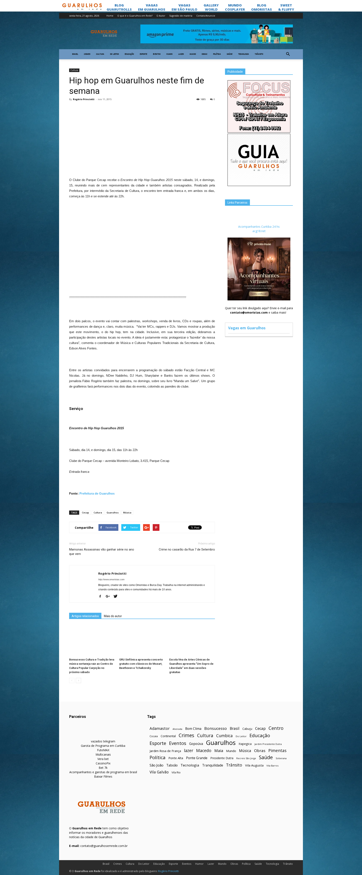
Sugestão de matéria (180, 15)
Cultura (100, 54)
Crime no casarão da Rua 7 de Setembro (187, 549)
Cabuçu (247, 729)
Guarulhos (113, 512)
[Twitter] (117, 596)
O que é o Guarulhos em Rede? (135, 15)
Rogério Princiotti (83, 99)
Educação (129, 54)
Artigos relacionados (85, 616)
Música (127, 512)
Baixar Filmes (103, 776)
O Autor (160, 15)
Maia (218, 750)
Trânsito (259, 54)
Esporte (143, 54)
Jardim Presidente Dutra (268, 744)
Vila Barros (272, 765)
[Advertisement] (142, 135)
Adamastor (160, 728)
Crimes (87, 54)
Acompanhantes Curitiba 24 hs (259, 227)
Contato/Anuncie (205, 15)
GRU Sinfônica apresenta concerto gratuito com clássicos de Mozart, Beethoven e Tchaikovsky (141, 663)
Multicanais (103, 754)
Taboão (172, 765)
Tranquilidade (212, 765)
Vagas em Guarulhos (246, 327)
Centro (276, 728)
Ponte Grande (196, 758)
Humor (169, 54)
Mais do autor (113, 616)
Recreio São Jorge (246, 758)
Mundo (193, 54)
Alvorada (177, 728)
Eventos (156, 54)
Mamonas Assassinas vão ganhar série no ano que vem (101, 552)
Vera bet (103, 759)
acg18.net (259, 231)
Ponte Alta (175, 758)
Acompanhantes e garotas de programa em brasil (103, 772)
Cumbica (224, 736)
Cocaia (154, 736)
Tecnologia (243, 54)
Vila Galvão (159, 772)
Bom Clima (193, 728)
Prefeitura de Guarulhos (97, 493)
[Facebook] (101, 596)
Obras (204, 54)
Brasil (75, 54)
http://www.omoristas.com (111, 579)
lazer (188, 750)
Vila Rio (176, 772)
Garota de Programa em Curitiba (103, 746)
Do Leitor (114, 54)
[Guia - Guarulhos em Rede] (259, 185)
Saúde (229, 54)
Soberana (281, 758)
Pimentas (277, 750)
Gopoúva (196, 744)
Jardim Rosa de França (165, 751)
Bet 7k (103, 768)
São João (156, 765)
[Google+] (109, 596)
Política (217, 54)
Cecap (85, 512)
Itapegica (245, 744)
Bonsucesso (215, 728)
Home (109, 15)
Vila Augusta (254, 765)
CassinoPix (103, 763)
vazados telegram (103, 741)
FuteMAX (103, 750)
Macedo (203, 750)
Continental (168, 736)
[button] (288, 54)
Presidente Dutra (221, 758)
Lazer (181, 54)
